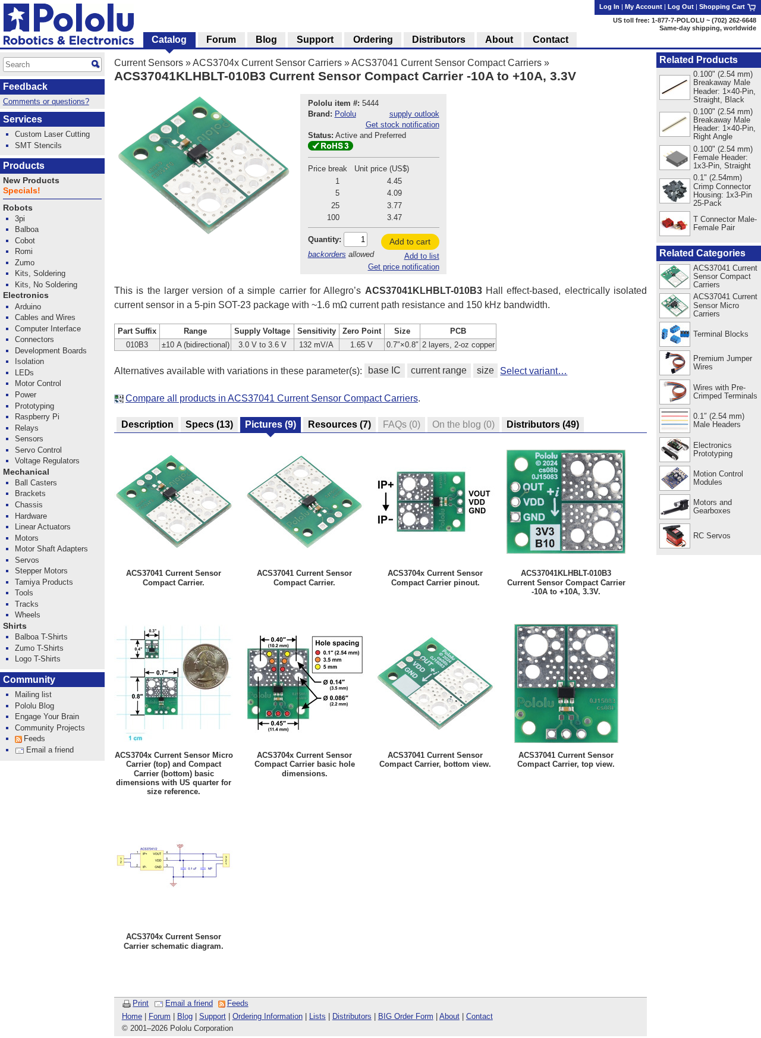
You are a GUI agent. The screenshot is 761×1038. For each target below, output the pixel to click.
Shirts (15, 626)
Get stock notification (402, 124)
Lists (317, 1016)
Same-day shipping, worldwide (707, 28)
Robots (18, 207)
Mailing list (33, 694)
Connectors (34, 339)
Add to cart (409, 241)
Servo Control (38, 450)
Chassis (29, 504)
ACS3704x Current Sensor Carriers (267, 63)
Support (212, 1016)
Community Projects (50, 727)
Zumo (24, 262)
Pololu (345, 113)
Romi (24, 251)
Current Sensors (148, 63)
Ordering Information (267, 1016)
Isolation (29, 361)
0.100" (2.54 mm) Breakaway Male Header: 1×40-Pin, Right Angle (724, 124)
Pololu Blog (34, 705)
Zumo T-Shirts (39, 648)
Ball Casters (36, 482)
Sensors (29, 438)
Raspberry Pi (37, 416)
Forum (160, 1016)
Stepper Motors (41, 570)
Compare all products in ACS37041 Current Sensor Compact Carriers (271, 398)
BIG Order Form (405, 1016)
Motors (27, 538)
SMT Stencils (38, 145)
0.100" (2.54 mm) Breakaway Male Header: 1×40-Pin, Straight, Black (724, 87)
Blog (185, 1016)
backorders (327, 254)
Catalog (169, 40)
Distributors (352, 1016)
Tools (24, 592)
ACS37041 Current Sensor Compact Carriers (446, 63)
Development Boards (51, 350)
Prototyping (34, 406)
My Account (643, 6)
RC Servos (712, 535)
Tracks (27, 604)
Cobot (25, 240)
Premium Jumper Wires (722, 362)
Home (132, 1016)
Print (141, 1003)
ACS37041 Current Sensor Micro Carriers (725, 305)
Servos (27, 560)
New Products (31, 180)
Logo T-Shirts (38, 658)
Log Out (681, 6)
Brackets (30, 493)
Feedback (25, 86)
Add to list (421, 256)
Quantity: (324, 239)
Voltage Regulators (47, 460)
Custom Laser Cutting (52, 134)
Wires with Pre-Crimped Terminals (725, 391)
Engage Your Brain (47, 716)
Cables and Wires (45, 317)
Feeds (238, 1003)
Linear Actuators (43, 526)
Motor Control (38, 383)
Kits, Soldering (40, 273)
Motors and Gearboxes (712, 506)
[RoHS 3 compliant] (330, 147)
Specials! (21, 190)
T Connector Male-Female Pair (725, 223)
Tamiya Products (44, 582)
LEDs (24, 372)
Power (25, 394)
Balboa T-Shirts (41, 636)
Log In (609, 6)
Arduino (28, 306)
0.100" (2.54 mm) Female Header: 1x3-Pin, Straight (723, 157)
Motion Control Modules (718, 478)
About (449, 1016)
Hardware (31, 516)
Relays (27, 428)
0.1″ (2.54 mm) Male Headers (718, 420)
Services (22, 119)
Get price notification (403, 266)
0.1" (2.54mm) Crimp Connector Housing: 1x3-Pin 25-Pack (722, 190)
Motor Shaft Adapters (51, 548)
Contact (479, 1016)
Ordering (373, 40)
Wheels (27, 614)
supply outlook (414, 113)
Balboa (27, 229)
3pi (20, 218)
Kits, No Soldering (46, 284)
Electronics (26, 295)
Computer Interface (48, 328)
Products (24, 166)
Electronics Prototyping (712, 449)
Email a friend (189, 1003)
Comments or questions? (46, 101)
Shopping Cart (723, 6)
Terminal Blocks (721, 334)
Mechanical (26, 472)
